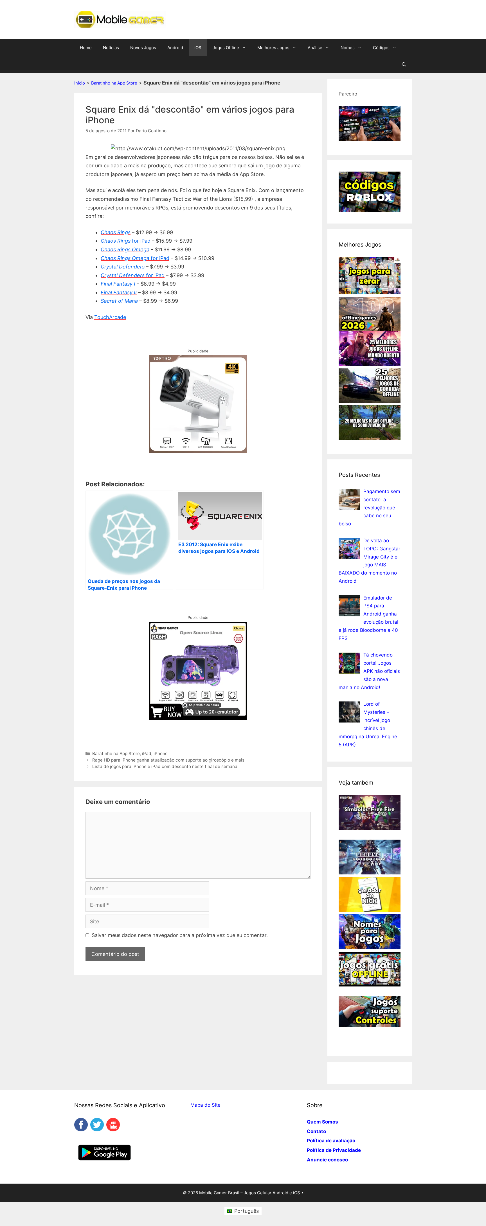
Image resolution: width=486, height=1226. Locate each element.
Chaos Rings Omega (126, 258)
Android (175, 47)
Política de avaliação (331, 1140)
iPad (146, 753)
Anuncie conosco (327, 1160)
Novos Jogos (143, 47)
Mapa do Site (205, 1105)
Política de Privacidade (334, 1150)
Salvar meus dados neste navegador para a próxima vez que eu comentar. (180, 935)
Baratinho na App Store (114, 83)
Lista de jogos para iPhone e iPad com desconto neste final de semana (164, 766)
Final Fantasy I (118, 284)
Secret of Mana (119, 301)
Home (86, 47)
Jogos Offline (226, 47)
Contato (316, 1131)
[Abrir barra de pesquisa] (404, 64)
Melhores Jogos (273, 47)
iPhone (161, 753)
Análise (315, 47)
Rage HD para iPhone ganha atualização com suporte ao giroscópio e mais (168, 760)
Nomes (348, 47)
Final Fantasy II (119, 292)
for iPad (141, 241)
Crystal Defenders (123, 267)
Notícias (111, 47)
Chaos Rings (115, 232)
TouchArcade (110, 317)
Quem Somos (322, 1122)
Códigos (381, 47)
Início (79, 83)
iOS (197, 47)
